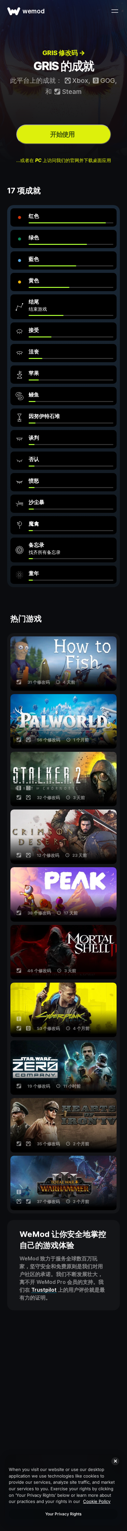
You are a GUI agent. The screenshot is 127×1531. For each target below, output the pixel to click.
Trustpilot (44, 1289)
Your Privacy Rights (63, 1513)
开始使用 (62, 134)
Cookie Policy (96, 1501)
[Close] (115, 1461)
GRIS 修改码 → (63, 53)
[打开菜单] (114, 11)
